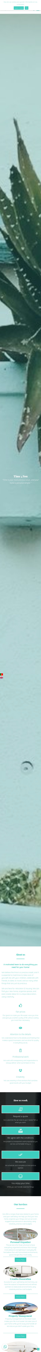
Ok (27, 8)
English (1, 677)
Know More (20, 1260)
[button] (5, 1346)
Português (1, 674)
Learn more (19, 8)
